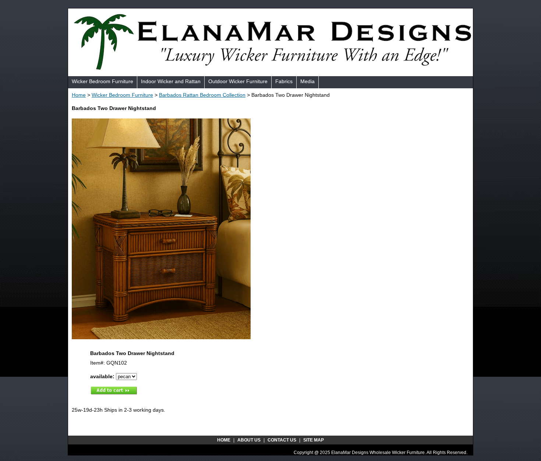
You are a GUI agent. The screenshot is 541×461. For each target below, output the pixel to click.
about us (249, 440)
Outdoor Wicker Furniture (238, 81)
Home (79, 95)
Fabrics (284, 81)
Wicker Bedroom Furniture (102, 81)
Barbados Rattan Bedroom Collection (202, 95)
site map (313, 440)
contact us (282, 440)
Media (307, 81)
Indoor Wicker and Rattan (171, 81)
